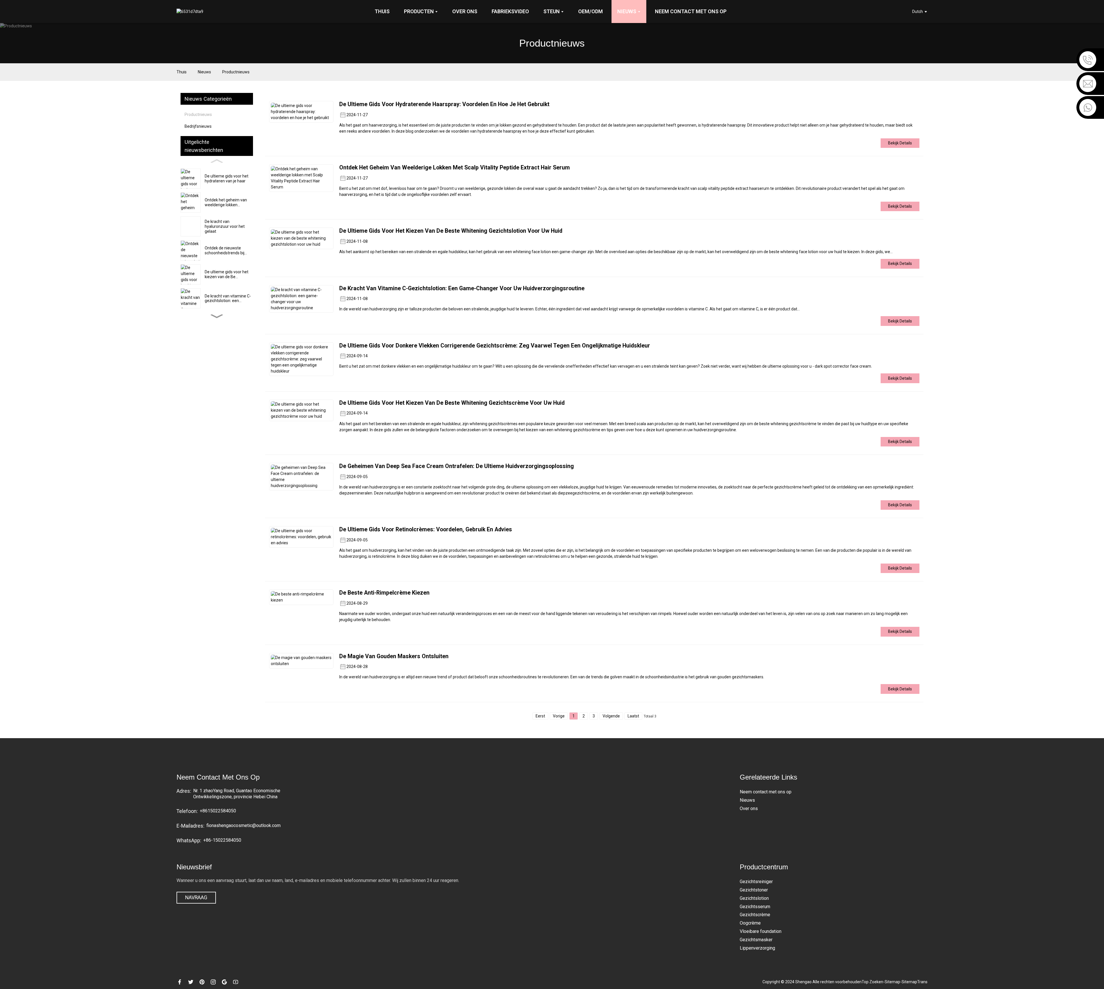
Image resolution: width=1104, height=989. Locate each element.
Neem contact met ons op (765, 792)
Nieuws (204, 72)
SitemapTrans (914, 982)
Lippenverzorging (757, 948)
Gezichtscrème (755, 914)
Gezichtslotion (754, 898)
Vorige (559, 716)
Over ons (749, 808)
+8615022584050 (218, 811)
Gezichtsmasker (756, 939)
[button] (217, 316)
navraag (196, 897)
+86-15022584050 (222, 840)
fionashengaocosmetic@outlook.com (243, 825)
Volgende (611, 716)
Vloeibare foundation (760, 931)
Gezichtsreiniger (756, 881)
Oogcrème (750, 923)
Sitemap (892, 982)
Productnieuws (236, 72)
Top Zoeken (872, 982)
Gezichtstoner (754, 890)
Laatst (633, 716)
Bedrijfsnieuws (198, 126)
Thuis (182, 72)
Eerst (540, 716)
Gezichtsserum (755, 906)
